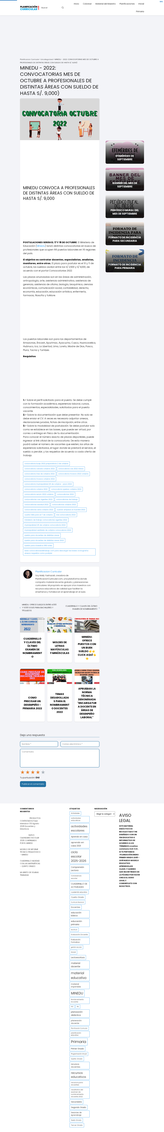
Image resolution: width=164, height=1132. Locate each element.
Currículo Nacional (77, 902)
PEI (78, 1007)
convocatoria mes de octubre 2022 (39, 474)
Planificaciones (127, 3)
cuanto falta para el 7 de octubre (38, 515)
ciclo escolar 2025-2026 (78, 856)
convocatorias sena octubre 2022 (38, 509)
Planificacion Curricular (48, 571)
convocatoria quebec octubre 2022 (66, 489)
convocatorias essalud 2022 (36, 504)
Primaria (140, 11)
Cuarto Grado (77, 897)
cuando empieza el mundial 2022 (71, 509)
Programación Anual (79, 1054)
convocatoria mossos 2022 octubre (73, 474)
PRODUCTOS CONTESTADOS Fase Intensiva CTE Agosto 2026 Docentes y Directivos (30, 823)
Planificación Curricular (79, 1028)
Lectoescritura (78, 957)
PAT (72, 1007)
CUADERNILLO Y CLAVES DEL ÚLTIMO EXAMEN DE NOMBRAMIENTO (81, 607)
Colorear (87, 3)
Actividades (75, 813)
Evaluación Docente (79, 934)
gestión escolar (76, 947)
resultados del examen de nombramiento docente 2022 (77, 1093)
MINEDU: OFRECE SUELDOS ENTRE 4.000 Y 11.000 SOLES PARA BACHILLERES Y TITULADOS (39, 607)
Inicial (141, 3)
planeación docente (76, 1022)
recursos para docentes (77, 1083)
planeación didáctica (77, 1013)
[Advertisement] (82, 37)
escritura (74, 930)
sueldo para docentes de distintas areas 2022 (44, 540)
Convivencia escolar (76, 877)
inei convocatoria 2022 (66, 515)
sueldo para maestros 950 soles (38, 545)
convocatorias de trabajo (67, 499)
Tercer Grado (77, 1125)
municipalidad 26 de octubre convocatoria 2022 (45, 525)
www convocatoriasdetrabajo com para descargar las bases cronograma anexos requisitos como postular (56, 551)
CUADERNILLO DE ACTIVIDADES (79, 885)
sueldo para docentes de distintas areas (41, 535)
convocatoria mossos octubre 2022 (39, 479)
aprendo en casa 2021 (77, 844)
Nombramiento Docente (77, 1000)
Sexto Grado (76, 1120)
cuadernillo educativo (79, 892)
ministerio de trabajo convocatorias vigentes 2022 (45, 520)
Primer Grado (77, 1048)
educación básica (76, 914)
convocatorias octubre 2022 (64, 504)
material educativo (78, 975)
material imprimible (76, 985)
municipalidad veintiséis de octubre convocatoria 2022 (47, 530)
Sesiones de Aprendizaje (76, 1113)
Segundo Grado (78, 1107)
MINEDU (77, 993)
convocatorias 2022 (65, 494)
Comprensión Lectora (77, 869)
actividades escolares (79, 828)
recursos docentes (75, 1065)
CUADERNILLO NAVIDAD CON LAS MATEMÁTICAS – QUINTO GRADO (30, 863)
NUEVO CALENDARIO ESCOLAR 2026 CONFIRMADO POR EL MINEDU (29, 839)
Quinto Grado (77, 1059)
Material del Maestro (105, 3)
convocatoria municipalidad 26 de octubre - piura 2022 (48, 484)
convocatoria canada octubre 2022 (39, 468)
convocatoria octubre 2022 (36, 489)
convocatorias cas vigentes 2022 (38, 499)
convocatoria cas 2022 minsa (70, 468)
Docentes (75, 907)
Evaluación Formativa (75, 940)
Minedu (41, 245)
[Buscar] (62, 8)
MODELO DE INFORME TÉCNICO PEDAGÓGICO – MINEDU (30, 852)
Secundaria (76, 1101)
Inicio (76, 3)
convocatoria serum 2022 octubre (38, 494)
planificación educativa (76, 1034)
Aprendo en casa (79, 836)
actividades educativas (76, 819)
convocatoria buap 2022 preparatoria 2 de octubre (46, 463)
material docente (75, 965)
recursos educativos (78, 1075)
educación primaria (76, 923)
